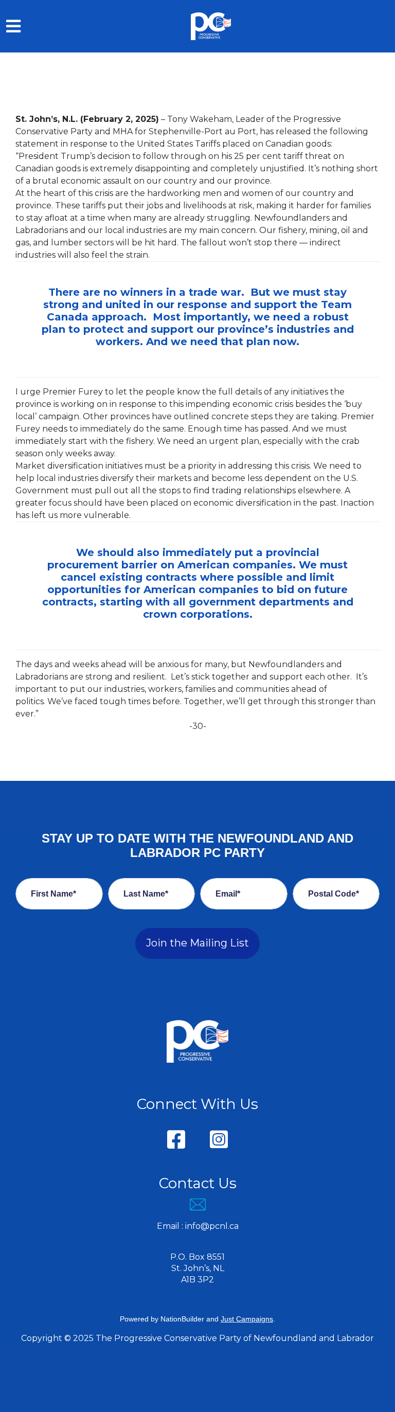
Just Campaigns (247, 1319)
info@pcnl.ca (212, 1226)
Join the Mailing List (197, 943)
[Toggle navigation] (13, 26)
